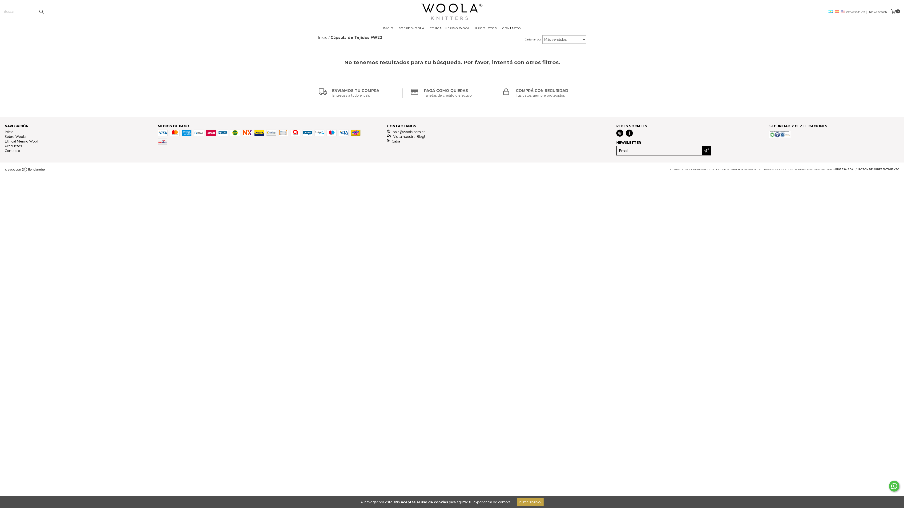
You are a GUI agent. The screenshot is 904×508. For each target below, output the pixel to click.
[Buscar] (41, 12)
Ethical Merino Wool (450, 28)
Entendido (530, 502)
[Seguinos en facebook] (629, 133)
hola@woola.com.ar (409, 132)
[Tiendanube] (25, 170)
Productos (486, 28)
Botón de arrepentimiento (878, 169)
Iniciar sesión (877, 12)
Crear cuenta (855, 12)
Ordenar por (533, 39)
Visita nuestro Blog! (409, 137)
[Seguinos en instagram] (619, 133)
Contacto (511, 28)
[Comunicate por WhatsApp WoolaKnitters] (894, 486)
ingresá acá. (844, 169)
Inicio (388, 28)
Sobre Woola (411, 28)
